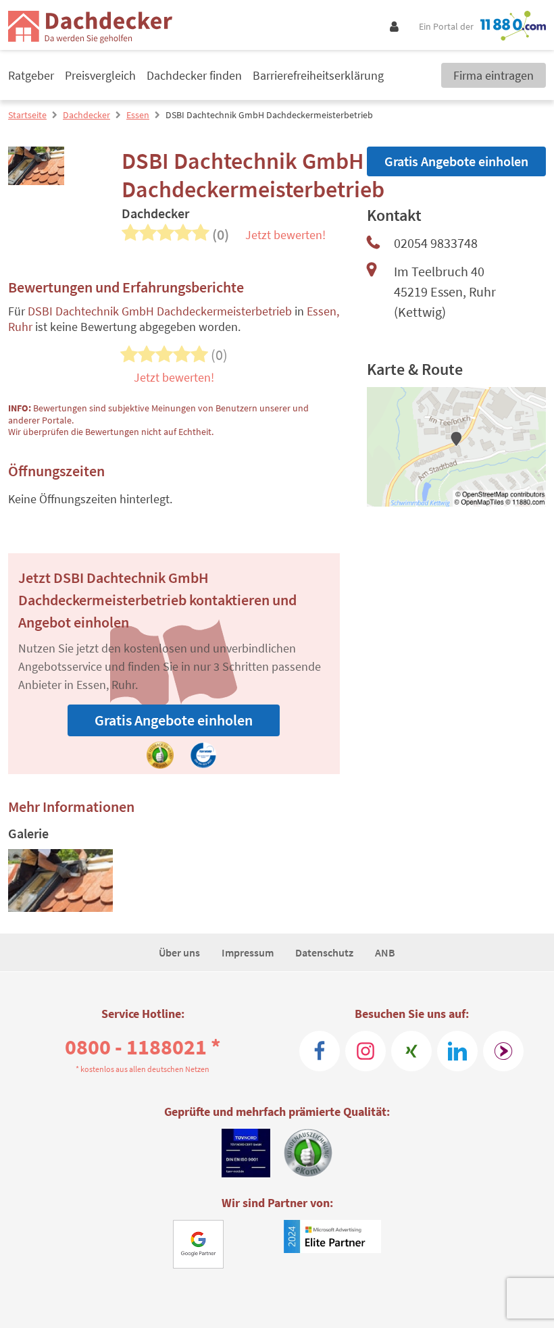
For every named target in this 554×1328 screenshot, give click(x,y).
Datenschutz (324, 952)
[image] (60, 880)
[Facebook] (319, 1051)
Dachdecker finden (194, 75)
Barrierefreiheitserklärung (318, 75)
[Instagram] (365, 1051)
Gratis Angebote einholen (174, 720)
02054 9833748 (436, 242)
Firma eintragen (493, 75)
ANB (385, 952)
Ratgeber (31, 75)
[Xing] (411, 1051)
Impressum (248, 952)
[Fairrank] (503, 1051)
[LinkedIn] (457, 1051)
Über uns (179, 952)
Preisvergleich (100, 75)
